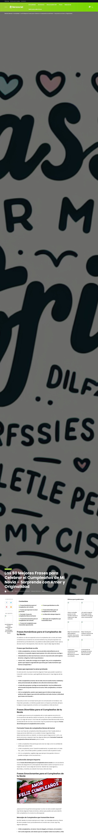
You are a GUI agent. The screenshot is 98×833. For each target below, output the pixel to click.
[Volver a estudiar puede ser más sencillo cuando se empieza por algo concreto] (74, 606)
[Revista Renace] (17, 7)
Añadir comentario (46, 591)
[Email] (11, 607)
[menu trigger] (7, 7)
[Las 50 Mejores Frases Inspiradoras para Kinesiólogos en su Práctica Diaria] (9, 619)
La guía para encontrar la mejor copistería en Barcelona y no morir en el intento (73, 653)
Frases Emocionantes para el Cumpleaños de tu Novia (28, 619)
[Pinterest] (6, 607)
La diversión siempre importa (51, 614)
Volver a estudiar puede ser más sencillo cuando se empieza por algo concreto (73, 616)
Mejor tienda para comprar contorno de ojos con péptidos (87, 633)
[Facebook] (6, 602)
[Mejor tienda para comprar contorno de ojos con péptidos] (87, 625)
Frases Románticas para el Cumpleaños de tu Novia (27, 606)
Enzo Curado (10, 591)
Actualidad (8, 569)
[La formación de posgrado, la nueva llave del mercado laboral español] (87, 643)
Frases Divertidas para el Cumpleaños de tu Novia (49, 610)
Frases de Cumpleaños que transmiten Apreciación (27, 624)
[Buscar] (92, 7)
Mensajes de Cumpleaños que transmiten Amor (51, 619)
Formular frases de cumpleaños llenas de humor (27, 615)
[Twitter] (11, 602)
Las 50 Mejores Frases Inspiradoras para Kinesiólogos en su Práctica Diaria (9, 629)
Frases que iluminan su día (51, 605)
